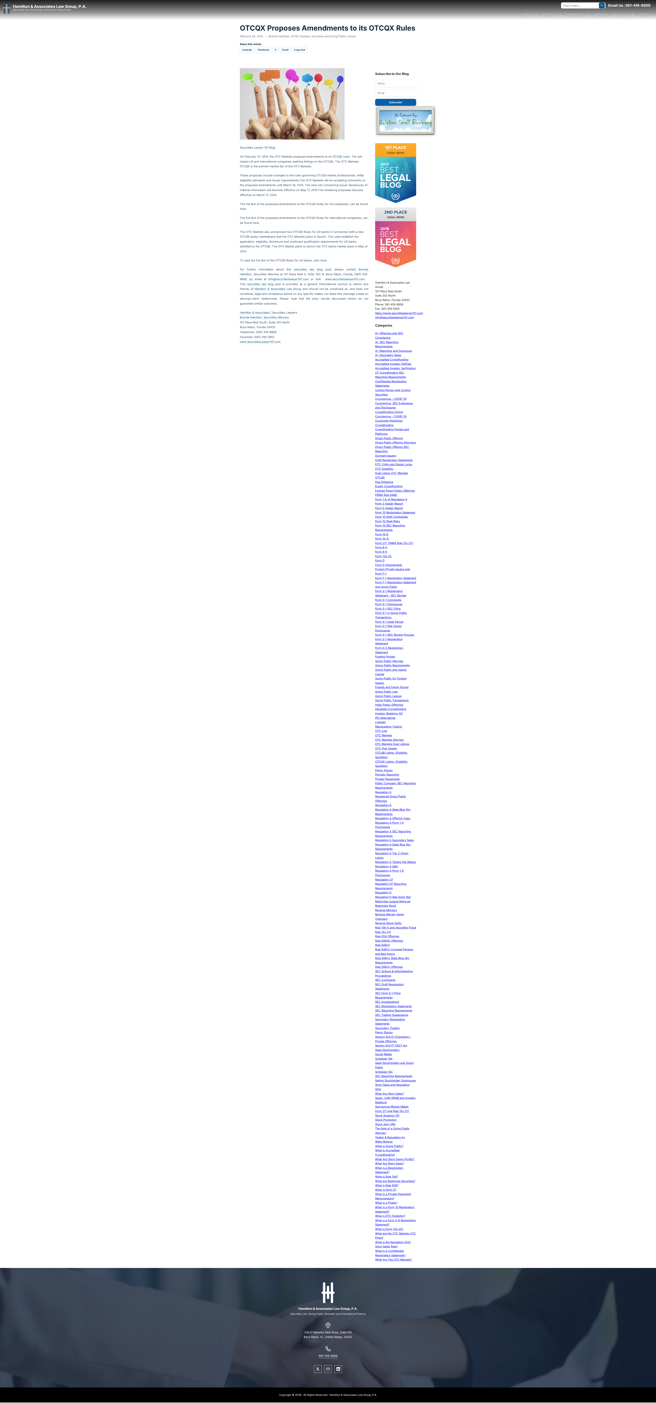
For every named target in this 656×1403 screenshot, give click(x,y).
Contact (644, 15)
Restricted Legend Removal (392, 901)
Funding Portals (385, 656)
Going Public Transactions (392, 700)
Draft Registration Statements (394, 460)
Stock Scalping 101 (387, 1115)
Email (285, 49)
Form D (380, 560)
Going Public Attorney (389, 661)
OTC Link (381, 731)
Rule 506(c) (382, 945)
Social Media (383, 1054)
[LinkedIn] (338, 1369)
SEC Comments (385, 980)
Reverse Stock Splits (388, 923)
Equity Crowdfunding (388, 486)
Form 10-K (381, 534)
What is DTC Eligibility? (390, 1216)
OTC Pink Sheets (386, 748)
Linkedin (380, 722)
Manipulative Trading (388, 726)
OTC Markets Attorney (389, 739)
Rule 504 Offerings (387, 936)
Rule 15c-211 (383, 932)
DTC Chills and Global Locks (393, 464)
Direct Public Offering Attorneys (395, 442)
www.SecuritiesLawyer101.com (260, 341)
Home (526, 15)
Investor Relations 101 (389, 713)
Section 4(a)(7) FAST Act (391, 1045)
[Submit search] (602, 5)
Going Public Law (386, 691)
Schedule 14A (384, 1058)
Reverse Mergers (386, 910)
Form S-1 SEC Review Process (394, 634)
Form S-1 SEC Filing (388, 608)
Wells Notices (384, 1141)
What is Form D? (385, 1189)
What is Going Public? (389, 1146)
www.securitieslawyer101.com (345, 279)
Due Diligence (384, 482)
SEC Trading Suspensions (391, 1015)
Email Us (615, 5)
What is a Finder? (386, 1202)
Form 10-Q (382, 538)
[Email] (328, 1369)
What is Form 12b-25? (389, 1229)
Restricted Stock (385, 905)
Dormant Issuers (385, 455)
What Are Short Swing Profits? (394, 1159)
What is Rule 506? (386, 1185)
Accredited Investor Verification (395, 368)
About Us (548, 15)
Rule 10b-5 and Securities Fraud (395, 927)
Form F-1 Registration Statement (395, 578)
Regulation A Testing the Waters (395, 862)
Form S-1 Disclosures (388, 604)
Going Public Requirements (392, 665)
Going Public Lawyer (388, 696)
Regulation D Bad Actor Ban (393, 897)
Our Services (574, 15)
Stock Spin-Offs (385, 1124)
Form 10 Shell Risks (387, 521)
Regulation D (383, 892)
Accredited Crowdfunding (391, 359)
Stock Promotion (386, 1119)
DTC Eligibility (384, 469)
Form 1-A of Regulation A (391, 499)
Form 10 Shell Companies (391, 516)
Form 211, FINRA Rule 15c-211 (394, 543)
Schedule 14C (384, 1072)
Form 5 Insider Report (389, 508)
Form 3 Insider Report (389, 503)
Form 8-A (381, 547)
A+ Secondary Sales (388, 355)
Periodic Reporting (387, 774)
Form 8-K (381, 551)
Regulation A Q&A (386, 866)
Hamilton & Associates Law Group (278, 289)
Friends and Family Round (391, 687)
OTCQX (337, 156)
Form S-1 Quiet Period (389, 621)
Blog (624, 15)
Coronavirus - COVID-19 (390, 399)
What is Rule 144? (386, 1176)
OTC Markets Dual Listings (392, 744)
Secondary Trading (387, 1028)
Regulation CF (384, 879)
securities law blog (308, 269)
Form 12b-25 (383, 556)
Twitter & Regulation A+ (390, 1137)
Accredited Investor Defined (393, 364)
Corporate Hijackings (388, 420)
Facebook (263, 49)
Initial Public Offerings (389, 704)
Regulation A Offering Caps (392, 818)
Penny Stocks (384, 770)
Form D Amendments (388, 565)
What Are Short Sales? (389, 1093)
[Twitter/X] (318, 1369)
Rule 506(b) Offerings (389, 940)
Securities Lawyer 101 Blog (257, 147)
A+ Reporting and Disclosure (393, 351)
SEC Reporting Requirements (393, 1010)
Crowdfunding (384, 425)
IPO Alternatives (385, 718)
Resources (601, 15)
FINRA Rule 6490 (386, 495)
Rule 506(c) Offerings (389, 967)
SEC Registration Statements (393, 1006)
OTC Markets (383, 735)
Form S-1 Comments (388, 600)
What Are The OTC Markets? (393, 1259)
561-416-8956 (638, 5)
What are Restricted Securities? (395, 1181)
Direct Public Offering (389, 438)
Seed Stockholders (387, 1050)
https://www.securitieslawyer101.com (399, 313)
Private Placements (387, 779)
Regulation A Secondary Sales (394, 840)
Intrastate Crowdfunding (390, 709)
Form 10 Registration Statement (395, 512)
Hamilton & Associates (255, 312)
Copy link (299, 49)
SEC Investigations (387, 1002)
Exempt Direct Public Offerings (395, 490)
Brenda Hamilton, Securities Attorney (264, 317)
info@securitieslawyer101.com (288, 279)
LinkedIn (247, 49)
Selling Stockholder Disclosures (395, 1080)
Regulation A (383, 792)
